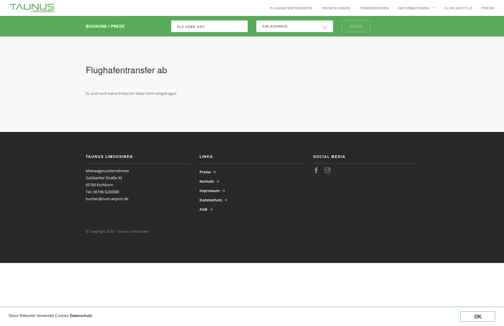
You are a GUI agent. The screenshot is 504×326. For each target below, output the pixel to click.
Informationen (413, 8)
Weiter (356, 26)
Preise (488, 8)
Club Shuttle (458, 8)
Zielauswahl (275, 26)
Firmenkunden (374, 8)
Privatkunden (336, 8)
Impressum (210, 190)
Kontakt (207, 181)
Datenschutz (81, 315)
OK (478, 316)
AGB (203, 209)
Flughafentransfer (291, 8)
